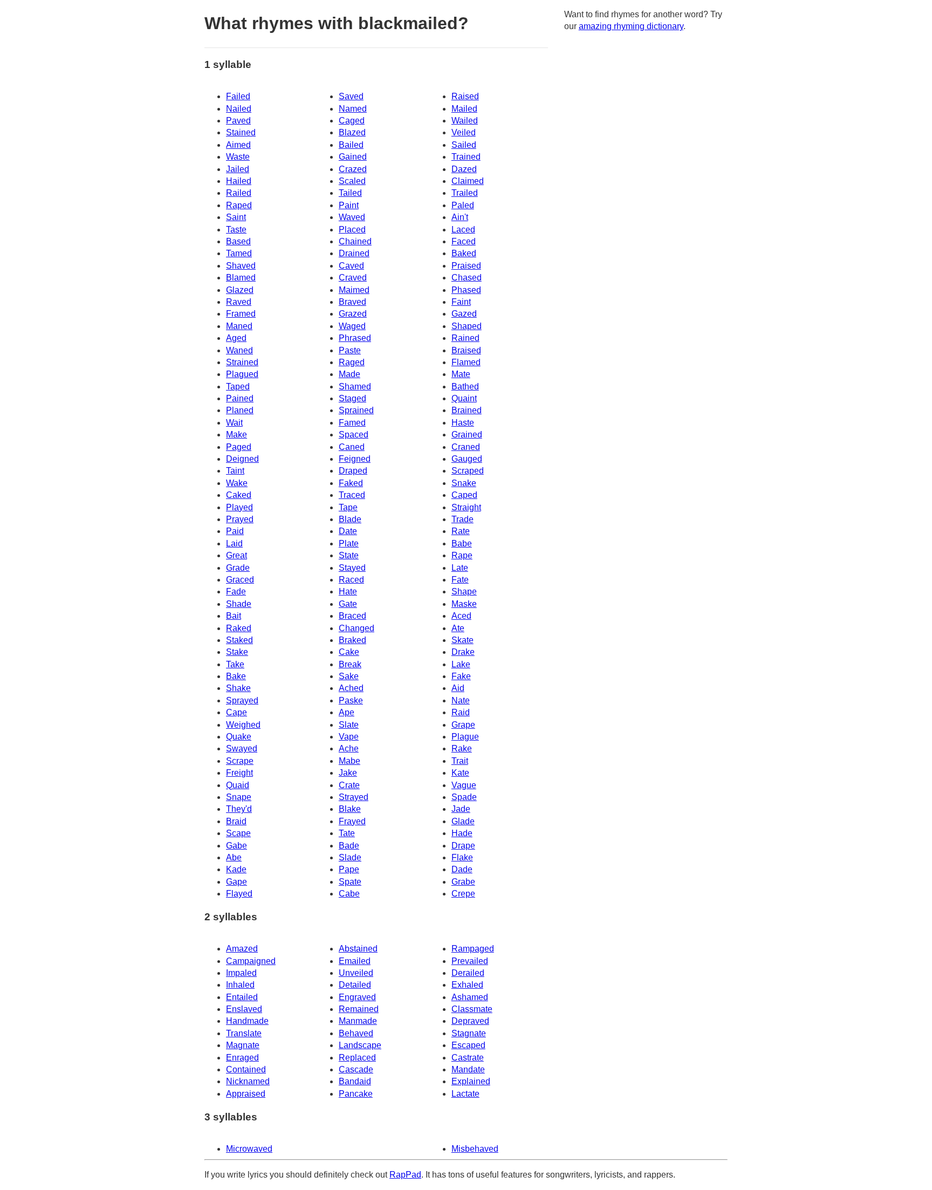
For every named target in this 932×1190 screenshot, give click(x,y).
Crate (349, 785)
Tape (348, 507)
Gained (353, 156)
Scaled (352, 181)
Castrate (467, 1057)
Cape (236, 712)
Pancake (356, 1093)
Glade (463, 821)
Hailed (238, 181)
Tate (347, 833)
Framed (241, 313)
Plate (349, 543)
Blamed (241, 277)
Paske (351, 700)
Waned (239, 350)
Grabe (463, 881)
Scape (238, 833)
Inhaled (240, 984)
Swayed (241, 748)
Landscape (360, 1045)
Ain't (459, 217)
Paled (462, 205)
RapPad (405, 1174)
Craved (353, 277)
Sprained (356, 410)
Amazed (242, 948)
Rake (461, 748)
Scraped (467, 470)
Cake (349, 651)
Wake (237, 483)
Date (348, 531)
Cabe (349, 893)
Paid (235, 531)
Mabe (349, 760)
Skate (462, 640)
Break (350, 664)
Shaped (466, 326)
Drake (463, 651)
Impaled (241, 972)
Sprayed (242, 700)
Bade (349, 845)
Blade (350, 519)
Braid (236, 821)
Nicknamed (248, 1081)
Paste (350, 350)
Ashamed (469, 997)
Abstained (358, 948)
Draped (353, 470)
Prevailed (469, 961)
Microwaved (249, 1148)
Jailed (237, 169)
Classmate (471, 1009)
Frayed (352, 821)
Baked (463, 253)
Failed (238, 96)
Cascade (356, 1069)
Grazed (353, 313)
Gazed (464, 313)
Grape (463, 724)
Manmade (358, 1020)
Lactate (465, 1093)
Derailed (467, 972)
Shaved (241, 265)
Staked (239, 640)
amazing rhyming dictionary (631, 26)
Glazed (239, 290)
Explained (470, 1081)
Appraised (245, 1093)
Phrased (355, 338)
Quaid (237, 785)
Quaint (464, 398)
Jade (460, 808)
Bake (236, 676)
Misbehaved (474, 1148)
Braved (352, 301)
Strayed (353, 797)
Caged (352, 120)
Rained (465, 338)
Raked (238, 628)
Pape (349, 869)
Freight (239, 772)
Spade (464, 797)
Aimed (238, 144)
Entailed (242, 997)
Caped (464, 495)
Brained (466, 410)
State (349, 555)
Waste (238, 156)
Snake (463, 483)
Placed (352, 229)
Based (238, 241)
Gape (236, 881)
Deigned (242, 458)
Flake (462, 857)
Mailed (464, 108)
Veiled (463, 132)
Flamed (466, 362)
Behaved (356, 1033)
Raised (465, 96)
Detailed (355, 984)
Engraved (357, 997)
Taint (235, 470)
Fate (460, 579)
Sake (349, 676)
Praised (466, 265)
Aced (461, 615)
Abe (234, 857)
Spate (350, 881)
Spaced (353, 434)
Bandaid (355, 1081)
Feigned (355, 458)
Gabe (236, 845)
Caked (238, 495)
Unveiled (356, 972)
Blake (350, 808)
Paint (349, 205)
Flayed (239, 893)
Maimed (354, 290)
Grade (238, 567)
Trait (459, 760)
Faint (461, 301)
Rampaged (472, 948)
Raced (351, 579)
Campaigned (251, 961)
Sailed (463, 144)
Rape (461, 555)
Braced (352, 615)
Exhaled (467, 984)
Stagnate (468, 1033)
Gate (348, 603)
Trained (466, 156)
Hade (461, 833)
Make (236, 434)
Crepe (463, 893)
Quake (238, 736)
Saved (351, 96)
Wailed (464, 120)
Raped (239, 205)
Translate (244, 1033)
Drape (463, 845)
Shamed (355, 386)
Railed (238, 192)
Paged (238, 447)
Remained (359, 1009)
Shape (464, 591)
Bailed (351, 144)
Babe (461, 543)
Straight (466, 507)
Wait (234, 422)
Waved (352, 217)
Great (236, 555)
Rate (460, 531)
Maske (464, 603)
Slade (350, 857)
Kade (236, 869)
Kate (460, 772)
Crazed (353, 169)
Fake (461, 676)
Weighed (243, 724)
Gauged (466, 458)
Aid (457, 688)
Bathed (465, 386)
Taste (236, 229)
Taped (238, 386)
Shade (238, 603)
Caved (351, 265)
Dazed (464, 169)
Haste (462, 422)
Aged (236, 338)
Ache (349, 748)
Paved (238, 120)
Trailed (464, 192)
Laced (463, 229)
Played (239, 507)
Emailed (355, 961)
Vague (463, 785)
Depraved (470, 1020)
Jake (348, 772)
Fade (236, 591)
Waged (352, 326)
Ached (351, 688)
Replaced (357, 1057)
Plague (465, 736)
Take (235, 664)
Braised (466, 350)
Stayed (352, 567)
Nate (460, 700)
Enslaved (244, 1009)
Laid (234, 543)
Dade (461, 869)
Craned (465, 447)
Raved (238, 301)
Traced (352, 495)
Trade (462, 519)
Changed (356, 628)
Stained (241, 132)
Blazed (352, 132)
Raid (460, 712)
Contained (246, 1069)
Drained (354, 253)
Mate (460, 374)
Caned (352, 447)
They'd (239, 808)
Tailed (350, 192)
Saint (236, 217)
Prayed (239, 519)
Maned (239, 326)
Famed (352, 422)
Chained (355, 241)
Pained (239, 398)
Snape (238, 797)
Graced (240, 579)
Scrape (239, 760)
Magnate (242, 1045)
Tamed (239, 253)
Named (353, 108)
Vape (349, 736)
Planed (239, 410)
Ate (457, 628)
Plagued (242, 374)
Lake (460, 664)
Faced (463, 241)
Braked (352, 640)
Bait (233, 615)
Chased (466, 277)
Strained (242, 362)
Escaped (468, 1045)
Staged (352, 398)
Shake (238, 688)
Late (459, 567)
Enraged (242, 1057)
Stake (237, 651)
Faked (351, 483)
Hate (348, 591)
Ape (346, 712)
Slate (349, 724)
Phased (466, 290)
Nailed (238, 108)
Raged (352, 362)
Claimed (467, 181)
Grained (466, 434)
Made (349, 374)
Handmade (247, 1020)
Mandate (468, 1069)
